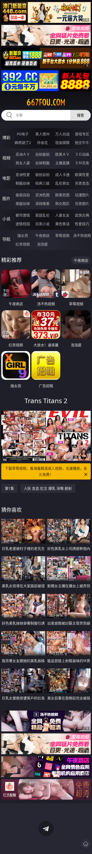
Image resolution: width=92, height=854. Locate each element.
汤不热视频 (82, 235)
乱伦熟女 (62, 183)
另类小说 (42, 223)
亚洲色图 (42, 194)
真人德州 (42, 134)
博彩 (6, 137)
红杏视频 (23, 244)
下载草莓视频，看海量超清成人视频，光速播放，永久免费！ (46, 471)
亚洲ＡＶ (23, 154)
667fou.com (46, 102)
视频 (6, 158)
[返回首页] (85, 844)
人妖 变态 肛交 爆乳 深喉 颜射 (48, 488)
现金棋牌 (62, 142)
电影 (6, 178)
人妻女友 (62, 215)
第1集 (9, 488)
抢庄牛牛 (82, 142)
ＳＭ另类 (82, 162)
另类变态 (82, 183)
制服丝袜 (23, 183)
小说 (6, 219)
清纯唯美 (42, 203)
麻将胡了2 (23, 142)
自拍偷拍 (42, 154)
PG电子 (23, 134)
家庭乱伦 (42, 215)
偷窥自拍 (23, 194)
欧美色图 (62, 194)
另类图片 (82, 203)
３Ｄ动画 (82, 154)
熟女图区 (62, 203)
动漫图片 (82, 194)
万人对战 (62, 134)
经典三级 (42, 183)
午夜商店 (42, 235)
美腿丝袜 (23, 203)
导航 (6, 239)
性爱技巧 (82, 223)
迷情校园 (23, 223)
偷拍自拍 (42, 174)
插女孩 (22, 235)
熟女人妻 (23, 162)
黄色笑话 (62, 223)
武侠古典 (82, 215)
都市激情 (23, 215)
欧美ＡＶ (62, 154)
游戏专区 (82, 134)
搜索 (80, 115)
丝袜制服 (42, 162)
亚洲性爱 (23, 174)
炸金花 (42, 142)
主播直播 (62, 162)
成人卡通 (62, 174)
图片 (6, 198)
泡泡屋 (42, 244)
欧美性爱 (82, 174)
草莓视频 (62, 235)
